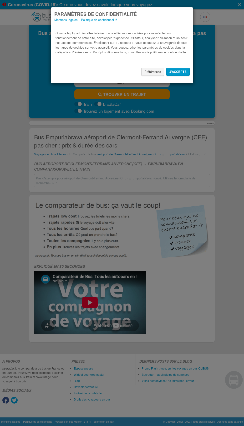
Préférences (152, 71)
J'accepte (178, 71)
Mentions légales (66, 19)
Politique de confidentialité (99, 19)
